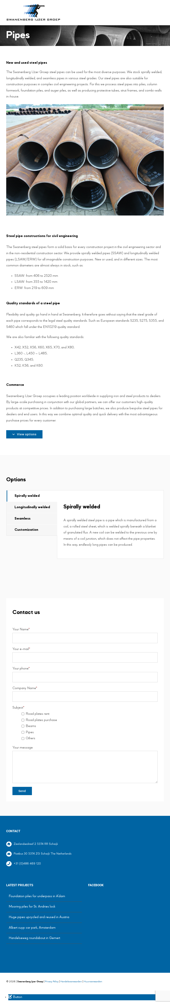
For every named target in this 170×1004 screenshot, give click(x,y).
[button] (15, 997)
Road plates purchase (41, 720)
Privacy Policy (51, 981)
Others (30, 738)
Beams (31, 726)
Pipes (30, 732)
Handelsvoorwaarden (71, 981)
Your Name (21, 629)
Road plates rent (37, 714)
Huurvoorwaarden (93, 981)
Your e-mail (21, 649)
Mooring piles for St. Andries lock (32, 906)
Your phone (21, 668)
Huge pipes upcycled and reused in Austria (39, 917)
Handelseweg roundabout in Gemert (34, 938)
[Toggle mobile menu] (162, 8)
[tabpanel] (110, 524)
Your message (22, 747)
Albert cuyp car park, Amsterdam (32, 927)
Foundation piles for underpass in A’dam (37, 896)
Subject (18, 707)
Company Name (24, 688)
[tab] (32, 496)
